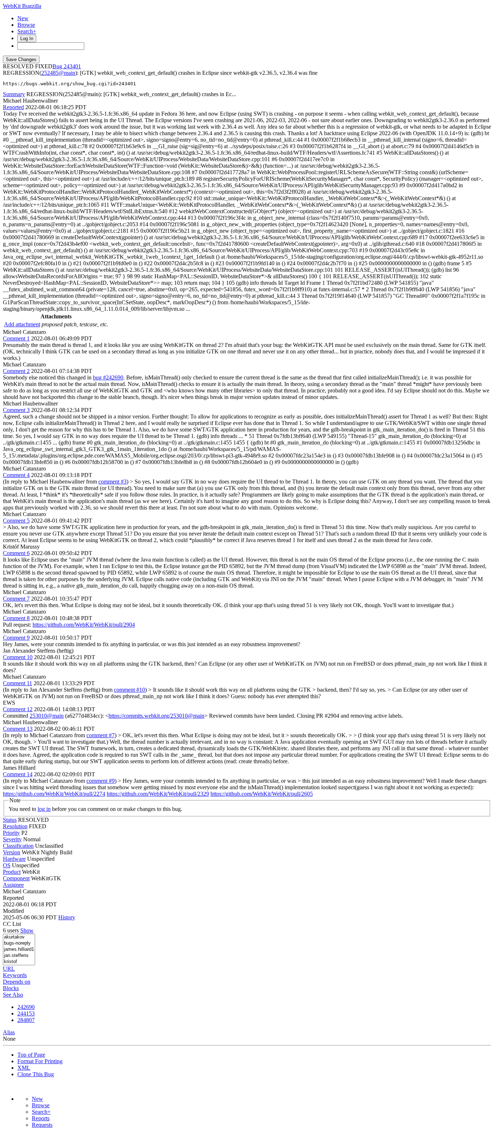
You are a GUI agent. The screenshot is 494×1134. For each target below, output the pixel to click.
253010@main (47, 716)
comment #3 (112, 481)
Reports (41, 1118)
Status (10, 820)
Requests (42, 1125)
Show (27, 930)
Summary (14, 94)
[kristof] (19, 962)
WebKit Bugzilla (22, 6)
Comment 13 (18, 729)
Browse (26, 25)
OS (6, 865)
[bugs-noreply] (19, 943)
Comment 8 (16, 618)
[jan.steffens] (19, 956)
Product (12, 872)
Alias (9, 1032)
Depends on (16, 982)
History (66, 917)
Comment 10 (18, 657)
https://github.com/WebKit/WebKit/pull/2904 (84, 625)
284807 (26, 1020)
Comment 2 (16, 371)
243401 (72, 66)
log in (44, 809)
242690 (26, 1007)
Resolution (15, 826)
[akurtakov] (19, 937)
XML (23, 1068)
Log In (26, 38)
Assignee (13, 885)
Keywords (15, 975)
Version (11, 852)
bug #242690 (108, 377)
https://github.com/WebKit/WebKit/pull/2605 (261, 794)
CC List (12, 924)
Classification (18, 846)
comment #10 (129, 690)
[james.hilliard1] (19, 949)
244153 (26, 1013)
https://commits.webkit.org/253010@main (156, 716)
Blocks (11, 988)
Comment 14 (18, 774)
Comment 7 (16, 599)
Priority (11, 833)
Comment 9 (16, 638)
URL (9, 969)
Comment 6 (16, 553)
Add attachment (22, 324)
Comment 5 (16, 520)
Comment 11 (17, 683)
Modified (13, 911)
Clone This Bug (35, 1074)
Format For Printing (40, 1061)
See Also (13, 995)
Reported (13, 107)
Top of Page (31, 1055)
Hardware (14, 859)
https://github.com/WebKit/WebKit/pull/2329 (158, 794)
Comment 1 (16, 338)
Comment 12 (18, 709)
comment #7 (100, 735)
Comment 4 (16, 475)
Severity (12, 839)
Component (16, 878)
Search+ (26, 31)
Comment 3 (16, 410)
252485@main (58, 73)
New (23, 18)
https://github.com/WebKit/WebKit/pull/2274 (54, 794)
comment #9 (100, 781)
